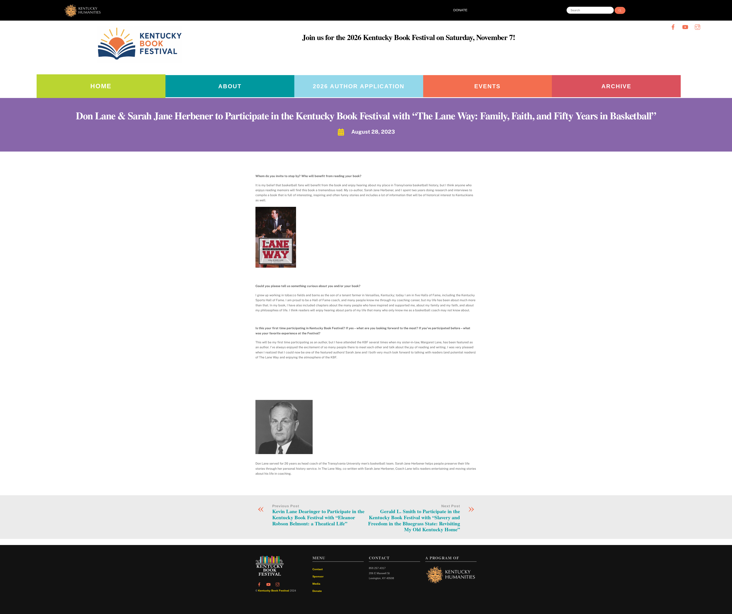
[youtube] (686, 27)
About (230, 86)
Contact (317, 569)
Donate (317, 590)
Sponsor (317, 576)
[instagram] (698, 27)
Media (316, 583)
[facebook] (674, 27)
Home (101, 86)
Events (487, 86)
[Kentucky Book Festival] (269, 574)
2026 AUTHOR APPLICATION (359, 86)
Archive (616, 86)
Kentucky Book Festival (273, 590)
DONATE (460, 10)
